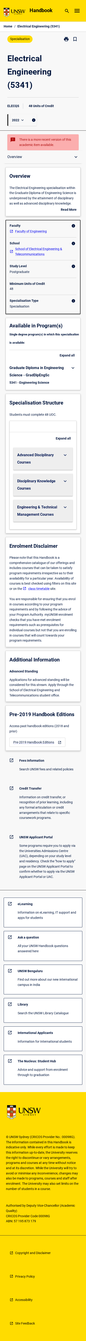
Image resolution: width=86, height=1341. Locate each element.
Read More (69, 210)
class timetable (39, 589)
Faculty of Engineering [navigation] (31, 231)
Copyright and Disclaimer (33, 1253)
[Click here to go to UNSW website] (14, 13)
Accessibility (24, 1300)
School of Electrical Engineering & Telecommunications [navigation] (38, 251)
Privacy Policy (25, 1276)
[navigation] (37, 742)
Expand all (67, 355)
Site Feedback (25, 1323)
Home (8, 26)
